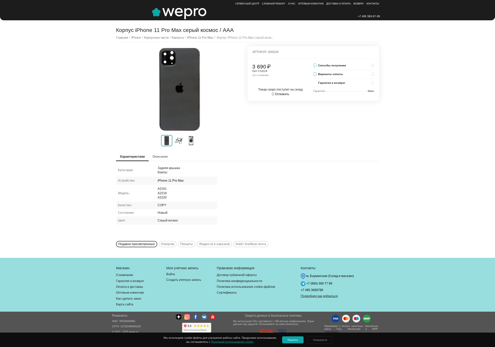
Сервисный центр (247, 3)
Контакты (372, 3)
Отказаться (320, 339)
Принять (293, 339)
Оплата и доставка (129, 286)
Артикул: (259, 52)
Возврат (358, 3)
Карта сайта (124, 304)
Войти (170, 274)
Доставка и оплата (338, 3)
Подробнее (331, 331)
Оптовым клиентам (310, 3)
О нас (291, 3)
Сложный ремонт (273, 3)
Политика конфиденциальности (239, 281)
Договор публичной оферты (237, 275)
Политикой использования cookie (232, 341)
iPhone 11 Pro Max (171, 180)
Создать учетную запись (183, 279)
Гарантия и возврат (130, 281)
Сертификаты (227, 292)
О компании (124, 275)
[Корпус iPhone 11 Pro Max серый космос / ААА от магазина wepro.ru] (179, 89)
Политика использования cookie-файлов (246, 286)
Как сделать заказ (128, 298)
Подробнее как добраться (319, 296)
